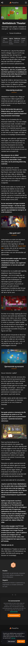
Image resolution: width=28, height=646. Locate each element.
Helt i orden (21, 641)
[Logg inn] (2, 2)
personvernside (14, 611)
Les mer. (13, 638)
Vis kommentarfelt (14, 615)
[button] (14, 608)
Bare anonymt (11, 641)
